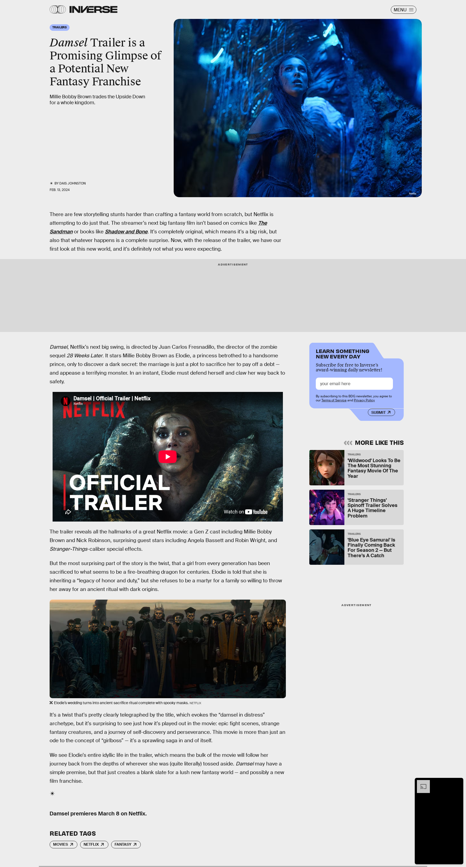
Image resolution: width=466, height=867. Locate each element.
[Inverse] (93, 9)
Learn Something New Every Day (342, 353)
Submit (378, 412)
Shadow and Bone (126, 231)
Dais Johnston (72, 183)
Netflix (91, 844)
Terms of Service (334, 400)
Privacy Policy (364, 400)
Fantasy (123, 844)
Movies (60, 844)
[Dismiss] (457, 782)
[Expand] (420, 782)
